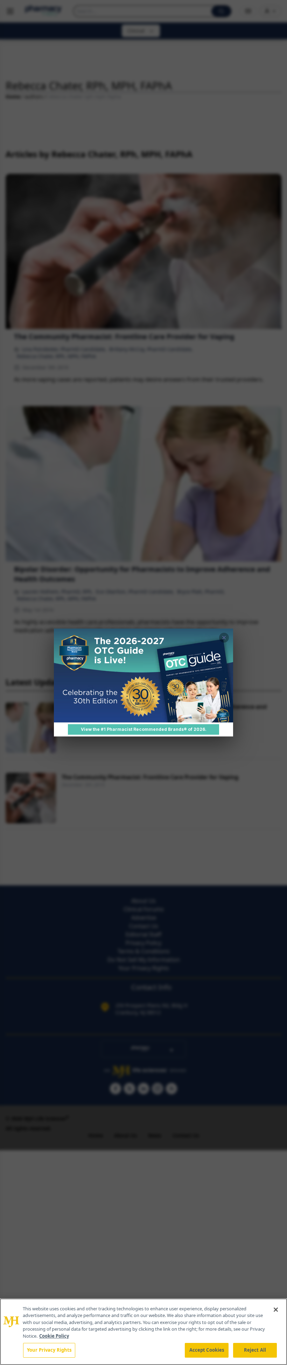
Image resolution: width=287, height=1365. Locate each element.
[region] (143, 1331)
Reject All (255, 1350)
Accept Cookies (206, 1350)
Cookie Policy (54, 1336)
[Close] (276, 1309)
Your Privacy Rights (49, 1350)
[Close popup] (224, 638)
